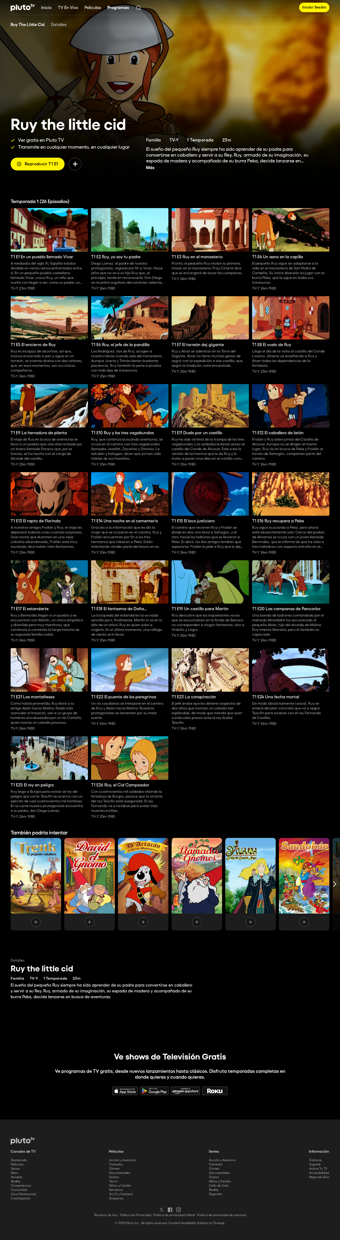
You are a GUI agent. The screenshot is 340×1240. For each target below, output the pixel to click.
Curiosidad (19, 1190)
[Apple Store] (125, 1091)
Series (15, 1168)
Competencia (21, 1185)
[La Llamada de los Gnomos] (197, 884)
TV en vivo (68, 8)
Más (150, 168)
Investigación (21, 1198)
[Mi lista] (75, 164)
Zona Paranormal (23, 1194)
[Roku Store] (215, 1091)
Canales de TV (23, 1151)
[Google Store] (154, 1091)
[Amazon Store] (185, 1091)
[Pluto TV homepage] (23, 1140)
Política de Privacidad (135, 1215)
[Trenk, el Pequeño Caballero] (36, 884)
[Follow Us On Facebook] (170, 1209)
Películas (92, 8)
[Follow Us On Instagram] (178, 1209)
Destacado (19, 1160)
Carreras (315, 1160)
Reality (15, 1181)
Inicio (46, 8)
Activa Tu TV (318, 1168)
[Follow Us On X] (161, 1209)
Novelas (16, 1177)
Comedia (115, 1164)
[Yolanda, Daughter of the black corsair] (250, 884)
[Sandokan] (304, 884)
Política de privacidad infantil (174, 1215)
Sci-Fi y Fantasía (121, 1194)
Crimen (114, 1168)
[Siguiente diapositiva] (334, 884)
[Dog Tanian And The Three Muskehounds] (143, 884)
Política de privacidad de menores (221, 1215)
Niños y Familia (120, 1185)
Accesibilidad (319, 1173)
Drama (114, 1177)
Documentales (119, 1173)
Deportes (215, 1194)
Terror (113, 1181)
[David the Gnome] (89, 884)
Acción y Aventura (122, 1160)
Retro (14, 1173)
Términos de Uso (106, 1215)
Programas (118, 8)
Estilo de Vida (218, 1185)
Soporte (315, 1164)
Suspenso (116, 1198)
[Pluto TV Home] (23, 7)
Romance (116, 1190)
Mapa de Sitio (319, 1177)
